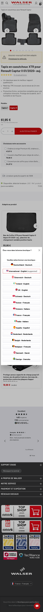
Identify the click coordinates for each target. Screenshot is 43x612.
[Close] (39, 250)
